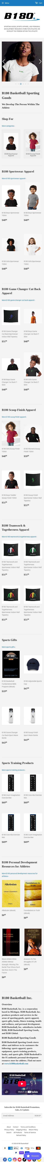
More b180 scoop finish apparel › (14, 437)
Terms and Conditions (28, 1147)
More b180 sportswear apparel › (14, 198)
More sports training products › (13, 790)
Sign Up (38, 1136)
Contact (15, 1147)
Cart (40, 3)
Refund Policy (21, 1155)
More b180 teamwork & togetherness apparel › (19, 557)
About (9, 1147)
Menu (7, 3)
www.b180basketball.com (16, 1083)
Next (40, 71)
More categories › (8, 146)
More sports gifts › (9, 667)
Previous (3, 71)
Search (8, 1152)
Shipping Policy (21, 1150)
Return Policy (33, 1150)
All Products (18, 1152)
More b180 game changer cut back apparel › (18, 320)
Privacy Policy (9, 1150)
